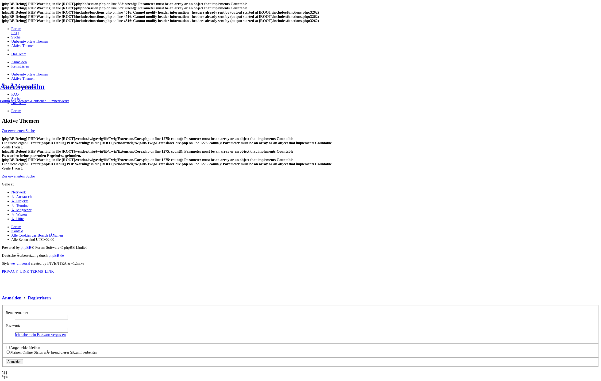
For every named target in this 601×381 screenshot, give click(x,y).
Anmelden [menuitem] (19, 62)
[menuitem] (16, 29)
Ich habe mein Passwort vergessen (40, 335)
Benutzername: (17, 313)
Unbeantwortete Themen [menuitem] (29, 74)
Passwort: (13, 326)
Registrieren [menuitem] (20, 66)
